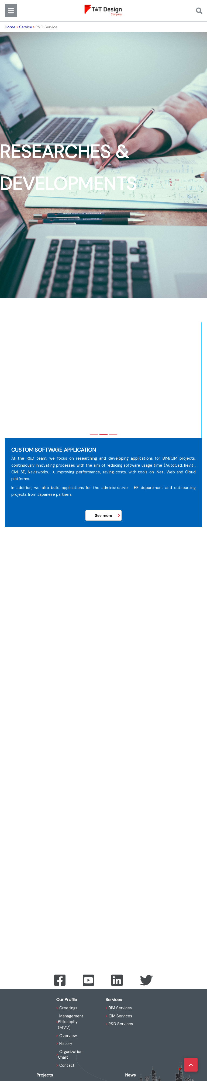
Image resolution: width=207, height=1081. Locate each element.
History (65, 1043)
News (130, 1075)
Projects (45, 1075)
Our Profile (66, 999)
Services (114, 999)
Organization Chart (70, 1054)
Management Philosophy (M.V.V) (71, 1022)
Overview (68, 1035)
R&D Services (121, 1023)
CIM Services (120, 1016)
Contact (67, 1065)
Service (25, 27)
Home (10, 27)
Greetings (68, 1008)
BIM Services (120, 1008)
